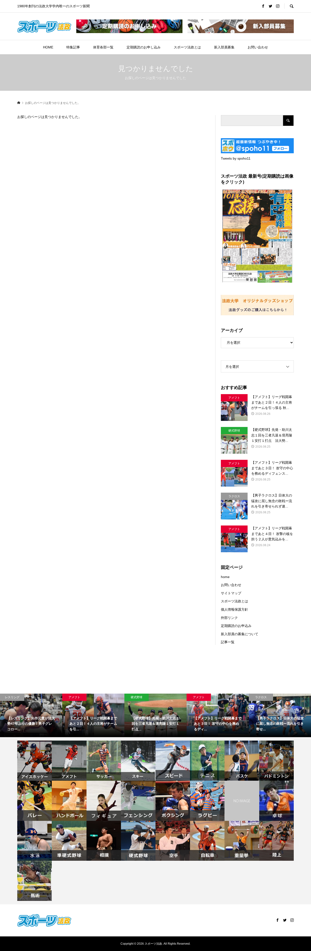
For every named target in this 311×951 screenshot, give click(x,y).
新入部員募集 (224, 47)
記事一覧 (227, 642)
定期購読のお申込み (236, 626)
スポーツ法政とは (187, 47)
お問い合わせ (258, 47)
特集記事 (73, 47)
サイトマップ (231, 593)
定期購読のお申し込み (144, 47)
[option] (92, 715)
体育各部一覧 (103, 47)
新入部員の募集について (239, 634)
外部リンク (229, 618)
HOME (48, 47)
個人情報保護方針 (234, 609)
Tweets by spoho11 (236, 158)
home (225, 577)
